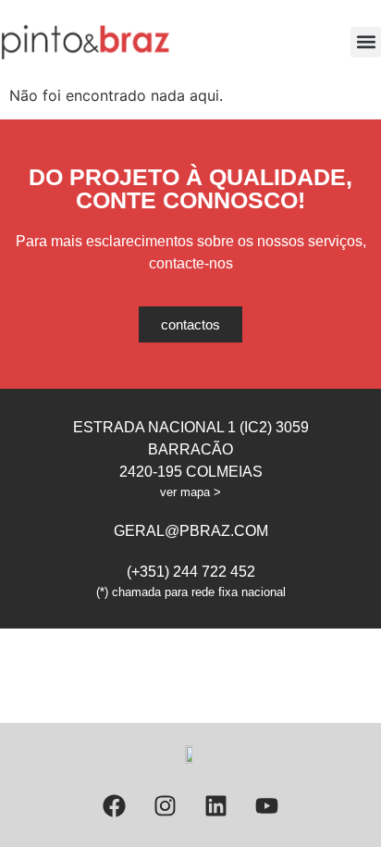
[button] (365, 42)
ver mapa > (190, 492)
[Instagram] (165, 805)
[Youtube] (267, 805)
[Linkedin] (216, 805)
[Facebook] (115, 805)
